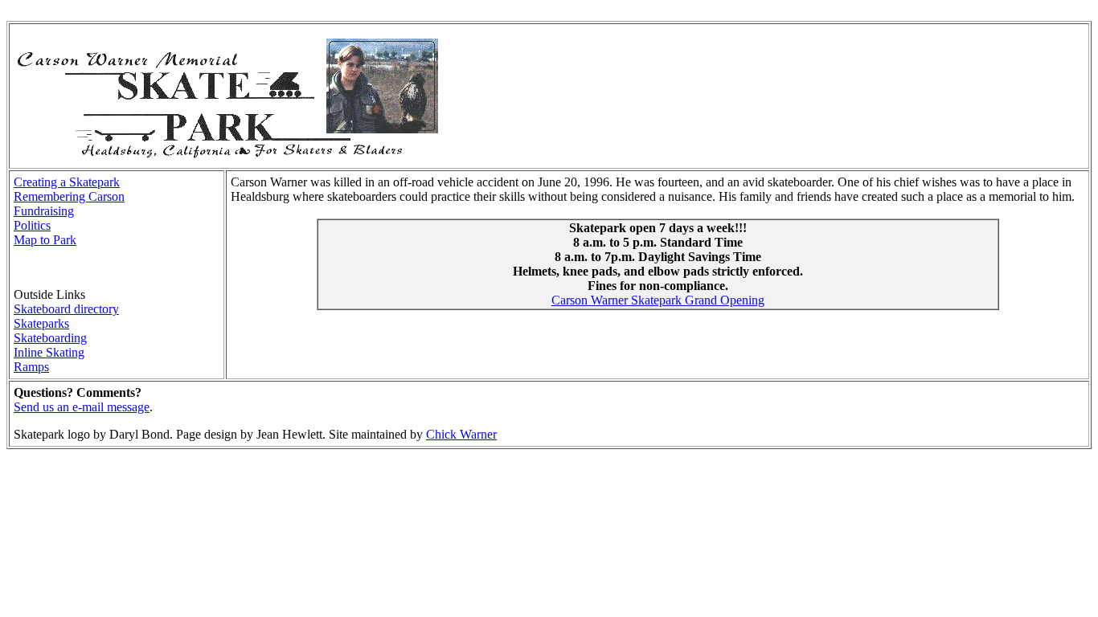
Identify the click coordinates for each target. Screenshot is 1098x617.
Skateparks (41, 323)
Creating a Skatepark (67, 182)
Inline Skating (49, 352)
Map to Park (45, 240)
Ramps (31, 367)
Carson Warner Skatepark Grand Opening (657, 300)
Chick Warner (461, 434)
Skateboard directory (66, 309)
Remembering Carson (69, 196)
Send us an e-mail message (82, 407)
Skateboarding (50, 338)
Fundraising (44, 211)
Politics (32, 225)
